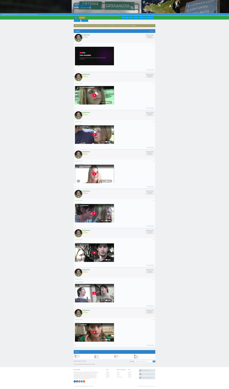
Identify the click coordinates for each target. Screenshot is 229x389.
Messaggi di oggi (84, 20)
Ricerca (131, 17)
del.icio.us (78, 356)
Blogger (137, 356)
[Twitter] (82, 381)
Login (76, 17)
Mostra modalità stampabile (80, 361)
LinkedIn (97, 357)
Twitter (97, 355)
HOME (123, 17)
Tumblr (97, 356)
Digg (136, 355)
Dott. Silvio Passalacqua (84, 386)
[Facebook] (75, 381)
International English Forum (112, 25)
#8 (153, 319)
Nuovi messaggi (77, 20)
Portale (127, 17)
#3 (153, 121)
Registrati (82, 17)
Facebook (78, 355)
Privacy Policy (150, 17)
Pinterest (117, 356)
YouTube (129, 374)
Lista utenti (136, 17)
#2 (153, 83)
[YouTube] (79, 381)
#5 (153, 200)
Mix (116, 357)
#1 (153, 44)
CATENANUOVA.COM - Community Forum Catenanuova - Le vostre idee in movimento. (90, 25)
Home (118, 371)
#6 (153, 239)
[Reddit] (84, 381)
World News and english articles (123, 25)
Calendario (141, 17)
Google (136, 357)
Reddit (116, 355)
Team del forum (120, 377)
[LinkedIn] (77, 381)
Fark (77, 357)
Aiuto (145, 17)
